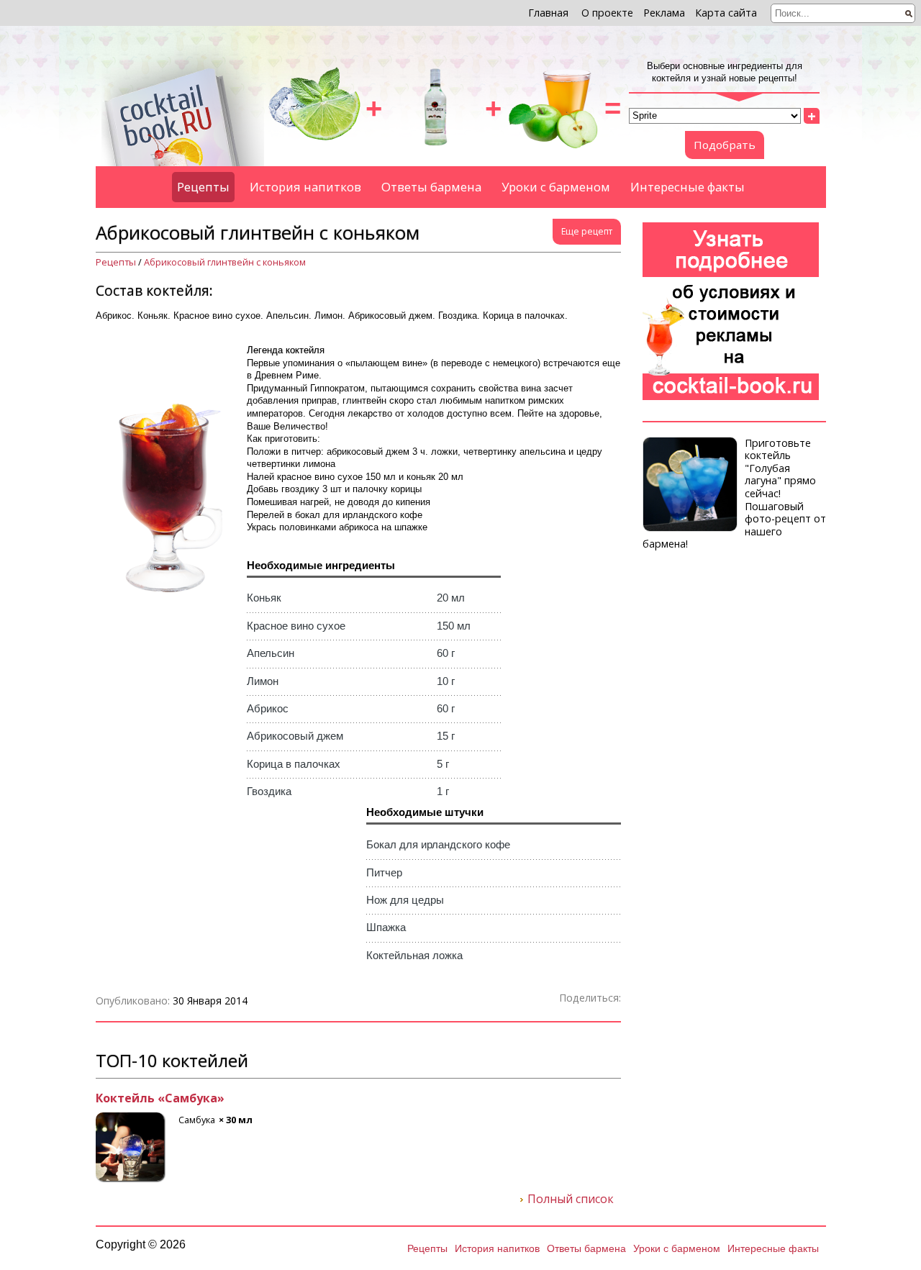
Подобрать (725, 144)
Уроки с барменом (556, 186)
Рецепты (203, 186)
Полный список (570, 1199)
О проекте (607, 12)
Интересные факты (687, 186)
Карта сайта (726, 12)
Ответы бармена (431, 186)
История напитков (305, 186)
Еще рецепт (586, 231)
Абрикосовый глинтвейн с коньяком (225, 262)
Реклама (664, 12)
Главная (548, 12)
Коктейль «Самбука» (160, 1098)
